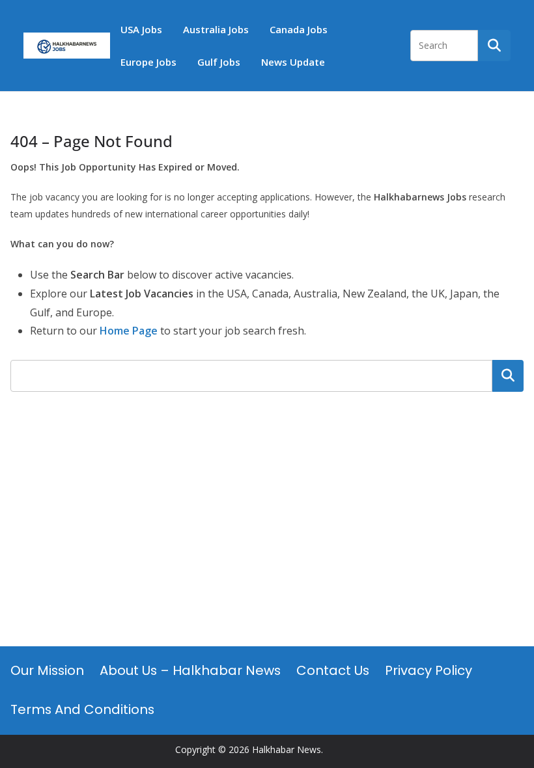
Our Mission (47, 670)
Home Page (129, 330)
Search (508, 375)
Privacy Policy (428, 670)
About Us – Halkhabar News (190, 670)
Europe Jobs (148, 61)
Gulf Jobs (218, 61)
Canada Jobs (299, 29)
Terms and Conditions (82, 709)
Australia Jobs (216, 29)
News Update (293, 61)
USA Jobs (141, 29)
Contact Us (332, 670)
